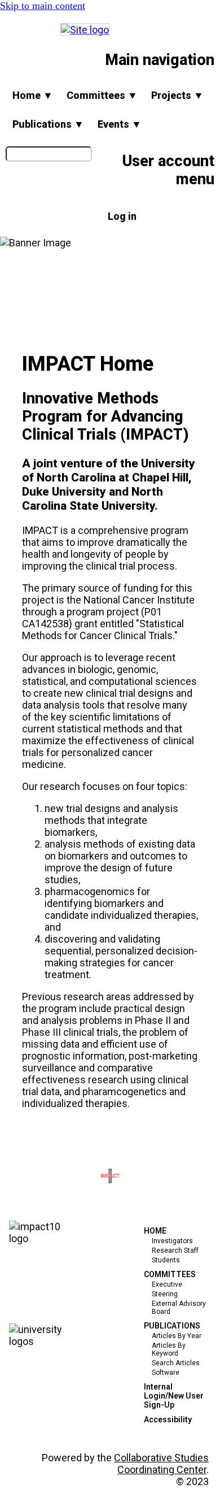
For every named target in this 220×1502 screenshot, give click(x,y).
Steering (165, 1294)
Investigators (172, 1241)
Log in (122, 216)
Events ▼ (120, 124)
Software (165, 1373)
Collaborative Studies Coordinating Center (161, 1463)
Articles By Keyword (169, 1349)
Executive (167, 1284)
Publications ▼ (48, 124)
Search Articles (176, 1363)
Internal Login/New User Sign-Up (174, 1395)
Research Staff (175, 1250)
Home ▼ (32, 95)
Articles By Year (176, 1336)
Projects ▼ (177, 95)
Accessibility (168, 1419)
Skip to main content (42, 5)
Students (166, 1260)
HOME (155, 1230)
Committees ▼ (102, 95)
